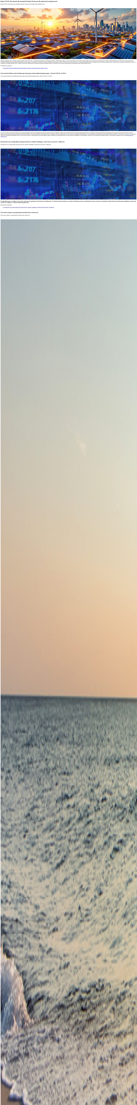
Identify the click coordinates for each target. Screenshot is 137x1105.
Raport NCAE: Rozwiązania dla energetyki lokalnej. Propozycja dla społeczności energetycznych (25, 68)
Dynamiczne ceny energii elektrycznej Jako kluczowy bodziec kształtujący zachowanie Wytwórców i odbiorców (28, 207)
